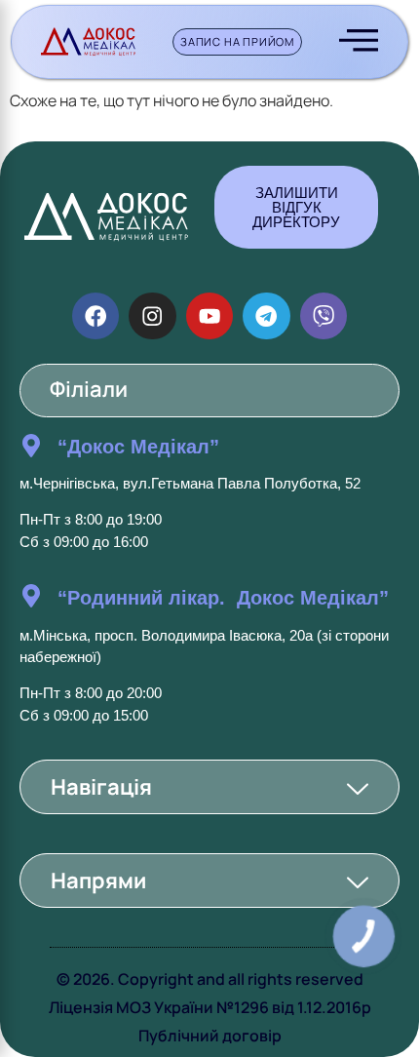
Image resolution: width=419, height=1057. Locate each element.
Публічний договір (210, 1035)
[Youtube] (209, 316)
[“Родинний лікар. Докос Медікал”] (31, 595)
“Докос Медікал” (138, 446)
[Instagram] (152, 316)
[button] (209, 787)
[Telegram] (266, 316)
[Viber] (323, 316)
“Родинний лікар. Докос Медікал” (223, 597)
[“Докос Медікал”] (31, 445)
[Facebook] (95, 316)
